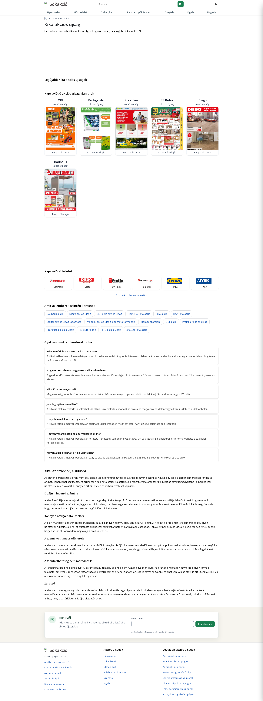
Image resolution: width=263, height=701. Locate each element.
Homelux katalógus (139, 314)
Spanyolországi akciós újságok (178, 694)
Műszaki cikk (80, 12)
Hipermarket (53, 12)
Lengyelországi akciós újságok (178, 677)
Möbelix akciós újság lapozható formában (111, 321)
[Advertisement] (131, 56)
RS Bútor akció (87, 329)
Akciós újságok (51, 678)
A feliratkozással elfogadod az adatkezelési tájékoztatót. (152, 632)
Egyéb (190, 12)
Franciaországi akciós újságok (178, 688)
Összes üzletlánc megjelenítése (131, 295)
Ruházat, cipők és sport (139, 12)
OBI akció (171, 321)
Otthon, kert (107, 12)
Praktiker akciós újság (194, 321)
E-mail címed (137, 618)
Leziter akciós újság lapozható (64, 321)
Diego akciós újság (80, 314)
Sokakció (58, 4)
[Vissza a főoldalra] (45, 18)
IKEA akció (162, 314)
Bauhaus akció (55, 314)
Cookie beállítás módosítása (58, 667)
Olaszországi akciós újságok (177, 683)
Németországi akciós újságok (178, 672)
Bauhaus (60, 163)
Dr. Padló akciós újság (109, 314)
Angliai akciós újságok (174, 666)
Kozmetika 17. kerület (55, 689)
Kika (66, 18)
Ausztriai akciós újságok (175, 655)
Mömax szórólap (150, 321)
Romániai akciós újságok (175, 661)
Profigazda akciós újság (60, 329)
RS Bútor (167, 102)
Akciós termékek (52, 673)
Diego (202, 102)
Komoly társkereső (54, 683)
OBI (60, 102)
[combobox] (140, 4)
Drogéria (169, 12)
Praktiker (131, 102)
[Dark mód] (216, 4)
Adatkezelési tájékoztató (56, 662)
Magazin (211, 12)
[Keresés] (181, 4)
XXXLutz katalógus (136, 329)
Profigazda (96, 102)
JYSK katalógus (181, 314)
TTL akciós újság (111, 329)
